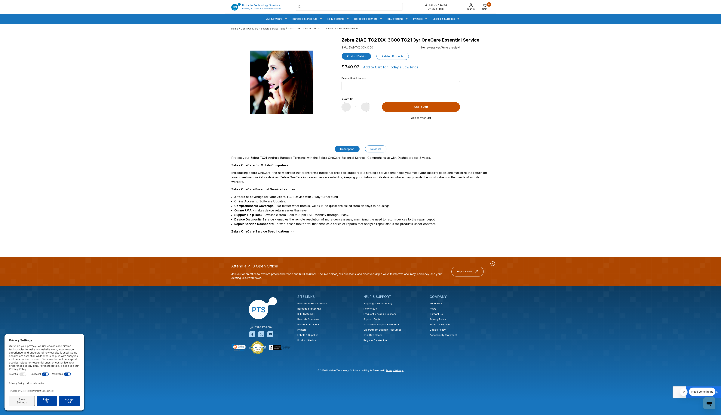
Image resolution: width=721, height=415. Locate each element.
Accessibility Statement (443, 334)
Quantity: (347, 98)
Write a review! (450, 47)
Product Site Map (307, 340)
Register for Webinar (376, 340)
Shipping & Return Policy (378, 303)
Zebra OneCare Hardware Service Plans (263, 28)
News (433, 308)
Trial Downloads (373, 334)
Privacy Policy (438, 319)
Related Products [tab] (392, 56)
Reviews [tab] (375, 149)
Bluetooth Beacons (308, 324)
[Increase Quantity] (365, 107)
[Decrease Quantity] (346, 107)
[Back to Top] (709, 379)
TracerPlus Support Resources (382, 324)
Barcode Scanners (308, 319)
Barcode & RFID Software (312, 303)
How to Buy (370, 308)
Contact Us (436, 313)
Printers (301, 329)
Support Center (373, 319)
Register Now (464, 271)
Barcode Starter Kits (309, 308)
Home (234, 28)
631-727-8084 (263, 327)
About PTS (436, 303)
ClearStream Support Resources (382, 329)
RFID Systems (305, 313)
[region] (238, 80)
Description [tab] (347, 149)
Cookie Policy (438, 329)
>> (263, 231)
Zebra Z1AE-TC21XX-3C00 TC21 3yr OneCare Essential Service (323, 28)
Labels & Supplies (307, 334)
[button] (238, 347)
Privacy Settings (394, 370)
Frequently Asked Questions (380, 313)
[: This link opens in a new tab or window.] (257, 347)
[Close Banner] (493, 264)
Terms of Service (440, 324)
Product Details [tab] (356, 56)
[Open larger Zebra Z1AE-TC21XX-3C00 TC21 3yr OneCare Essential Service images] (281, 82)
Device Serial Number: (354, 78)
